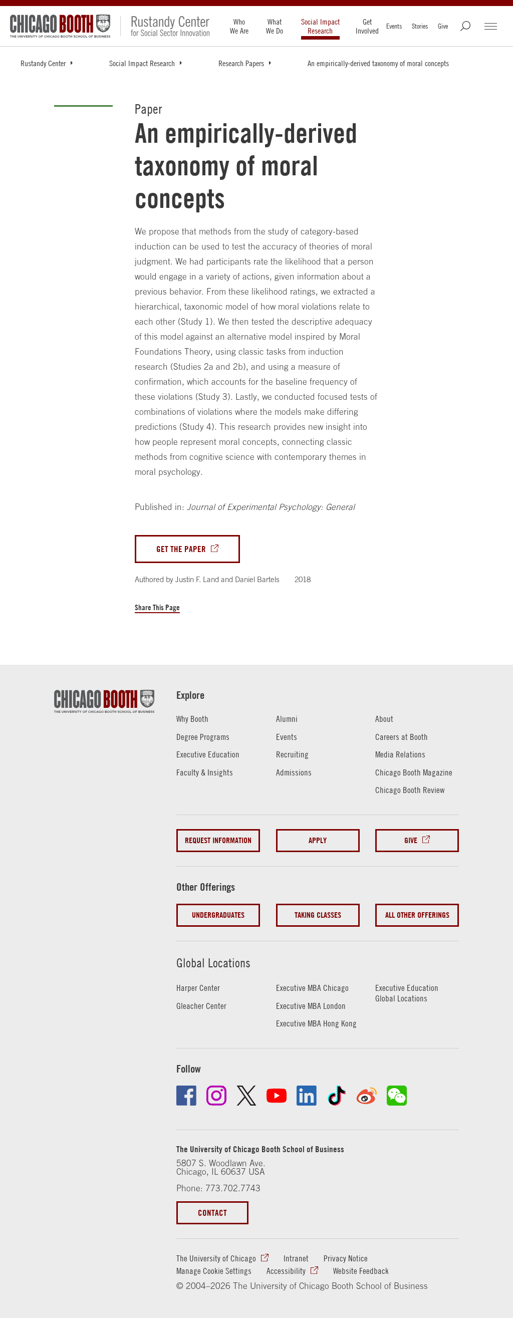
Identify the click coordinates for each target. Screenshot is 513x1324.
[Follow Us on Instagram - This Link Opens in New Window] (216, 1096)
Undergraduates (218, 915)
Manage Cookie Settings (213, 1271)
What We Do (274, 26)
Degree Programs (202, 737)
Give (443, 26)
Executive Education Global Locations (406, 993)
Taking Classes (318, 915)
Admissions (294, 772)
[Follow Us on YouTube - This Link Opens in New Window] (277, 1096)
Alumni (287, 719)
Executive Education (207, 754)
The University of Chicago (216, 1258)
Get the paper (181, 549)
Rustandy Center (43, 63)
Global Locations (213, 962)
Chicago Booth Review (409, 790)
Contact (212, 1212)
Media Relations (400, 754)
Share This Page (157, 607)
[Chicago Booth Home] (60, 26)
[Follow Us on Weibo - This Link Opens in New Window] (367, 1096)
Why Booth (192, 719)
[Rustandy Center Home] (164, 26)
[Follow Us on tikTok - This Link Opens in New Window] (337, 1096)
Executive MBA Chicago (312, 988)
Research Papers (241, 63)
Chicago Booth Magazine (413, 772)
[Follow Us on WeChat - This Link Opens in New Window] (397, 1096)
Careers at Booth (401, 737)
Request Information (218, 840)
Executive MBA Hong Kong (316, 1023)
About (384, 719)
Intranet (296, 1258)
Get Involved (367, 26)
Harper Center (198, 988)
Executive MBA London (311, 1006)
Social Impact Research (320, 26)
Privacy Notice (346, 1258)
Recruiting (292, 754)
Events (394, 26)
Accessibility (286, 1271)
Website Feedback (361, 1271)
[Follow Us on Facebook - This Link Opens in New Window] (186, 1096)
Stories (420, 26)
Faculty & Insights (204, 772)
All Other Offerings (417, 915)
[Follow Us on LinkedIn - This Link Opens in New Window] (307, 1096)
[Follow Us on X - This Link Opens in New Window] (246, 1096)
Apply (318, 840)
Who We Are (239, 26)
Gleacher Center (201, 1006)
